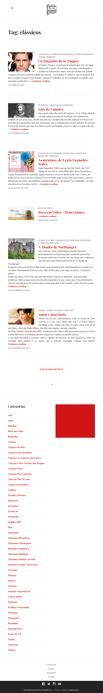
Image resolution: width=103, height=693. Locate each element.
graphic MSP (14, 521)
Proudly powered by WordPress (38, 690)
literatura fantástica (18, 548)
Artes (11, 420)
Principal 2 (13, 618)
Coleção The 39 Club (19, 479)
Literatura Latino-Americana (23, 564)
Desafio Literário (17, 495)
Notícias (12, 586)
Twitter (51, 669)
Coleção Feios (15, 468)
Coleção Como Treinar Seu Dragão (26, 463)
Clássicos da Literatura (61, 105)
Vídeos (11, 650)
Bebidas (12, 425)
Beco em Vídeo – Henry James (61, 212)
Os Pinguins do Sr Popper (58, 61)
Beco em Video (45, 208)
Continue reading (41, 81)
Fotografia (13, 516)
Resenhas (50, 57)
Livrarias (12, 569)
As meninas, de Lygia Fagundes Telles (63, 162)
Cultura (12, 489)
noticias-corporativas (19, 591)
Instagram (51, 673)
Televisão (13, 644)
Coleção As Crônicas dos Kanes (24, 457)
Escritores (85, 240)
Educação (13, 500)
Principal (53, 156)
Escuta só (13, 511)
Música (11, 580)
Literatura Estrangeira (61, 54)
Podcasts (12, 602)
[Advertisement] (75, 421)
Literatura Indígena (18, 553)
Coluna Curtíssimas (18, 484)
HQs (10, 527)
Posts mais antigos (51, 369)
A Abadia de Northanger (57, 247)
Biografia (43, 105)
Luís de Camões (50, 109)
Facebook (51, 665)
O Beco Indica (15, 596)
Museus (12, 575)
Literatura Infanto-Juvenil (21, 559)
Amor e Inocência (52, 314)
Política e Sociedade (18, 607)
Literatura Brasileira (18, 537)
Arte (10, 415)
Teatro (11, 639)
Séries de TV (14, 634)
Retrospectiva (15, 628)
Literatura (43, 54)
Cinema (41, 310)
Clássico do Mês (46, 240)
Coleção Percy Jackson (20, 473)
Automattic (74, 690)
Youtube (51, 677)
